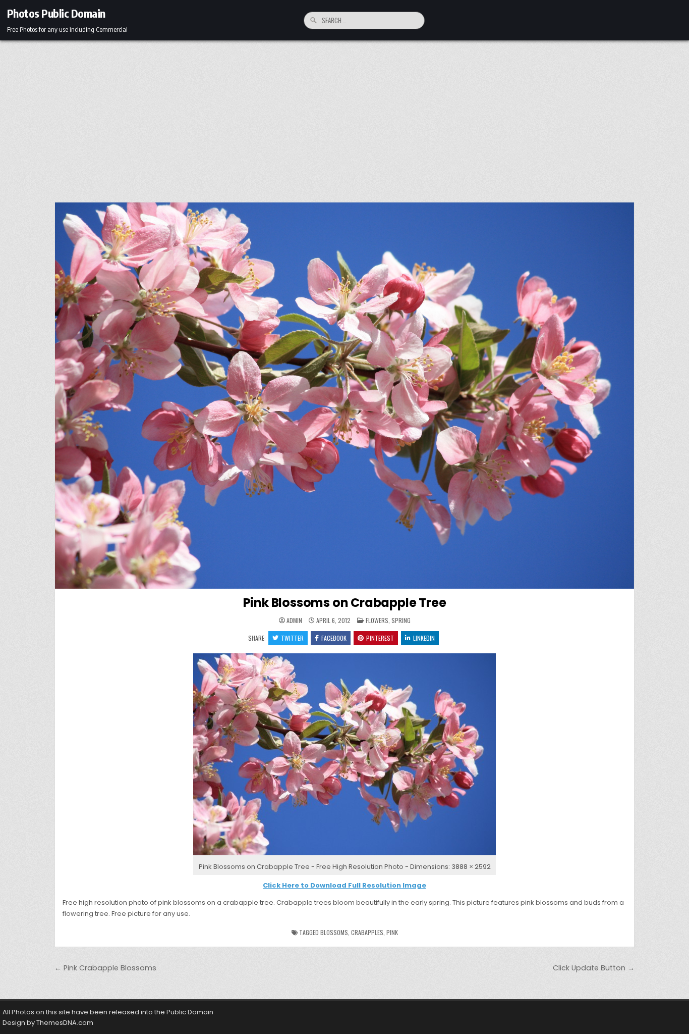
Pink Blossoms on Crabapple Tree (344, 602)
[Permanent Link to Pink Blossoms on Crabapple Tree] (344, 395)
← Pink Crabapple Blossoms (105, 968)
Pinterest (380, 638)
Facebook (334, 638)
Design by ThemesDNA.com (48, 1022)
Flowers (377, 620)
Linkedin (424, 638)
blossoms (334, 932)
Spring (401, 620)
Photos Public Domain (56, 13)
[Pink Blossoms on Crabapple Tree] (344, 855)
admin (294, 620)
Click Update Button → (594, 968)
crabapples (367, 932)
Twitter (292, 638)
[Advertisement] (344, 116)
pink (392, 932)
